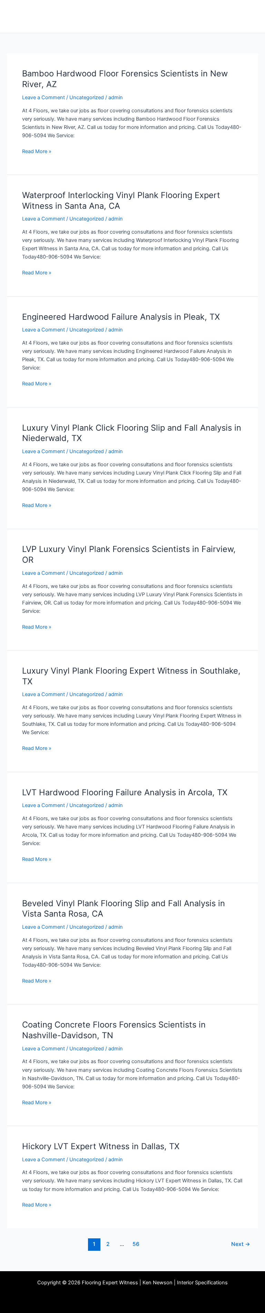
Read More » (36, 150)
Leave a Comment (43, 97)
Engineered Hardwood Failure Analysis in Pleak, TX (121, 317)
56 (135, 1244)
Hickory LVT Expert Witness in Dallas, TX (100, 1146)
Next (240, 1244)
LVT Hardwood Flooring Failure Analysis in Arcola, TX (124, 792)
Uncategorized (86, 97)
